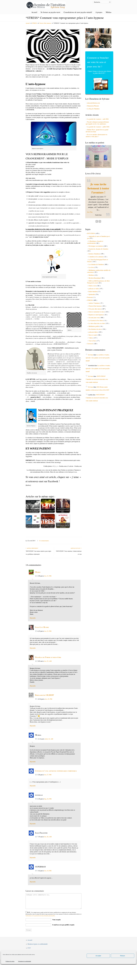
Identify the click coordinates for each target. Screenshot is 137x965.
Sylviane (90, 363)
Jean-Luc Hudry (42, 627)
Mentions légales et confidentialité (38, 944)
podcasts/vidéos (95, 340)
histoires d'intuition (96, 262)
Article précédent (32, 548)
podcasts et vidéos (96, 297)
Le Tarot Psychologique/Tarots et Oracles (97, 269)
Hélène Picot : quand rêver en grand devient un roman (97, 131)
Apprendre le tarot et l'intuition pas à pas (98, 245)
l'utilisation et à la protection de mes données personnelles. (40, 916)
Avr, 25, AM (48, 661)
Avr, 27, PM (47, 775)
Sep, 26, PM (47, 799)
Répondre (33, 618)
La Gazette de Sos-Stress (98, 329)
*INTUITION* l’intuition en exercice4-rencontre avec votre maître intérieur (97, 387)
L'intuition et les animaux (98, 265)
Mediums (93, 283)
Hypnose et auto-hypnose (98, 323)
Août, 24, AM (49, 739)
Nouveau (91, 305)
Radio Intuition (94, 300)
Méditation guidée (96, 334)
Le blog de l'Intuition (93, 109)
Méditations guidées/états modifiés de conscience (98, 279)
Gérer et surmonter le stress (99, 320)
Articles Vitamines (96, 311)
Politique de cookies (10, 961)
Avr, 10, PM (47, 871)
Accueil (28, 23)
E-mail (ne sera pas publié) (63, 925)
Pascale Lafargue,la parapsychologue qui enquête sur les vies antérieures (97, 123)
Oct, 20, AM (48, 837)
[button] (98, 220)
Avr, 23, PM (47, 576)
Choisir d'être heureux (45, 23)
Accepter (98, 956)
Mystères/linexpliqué (96, 286)
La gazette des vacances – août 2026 (98, 119)
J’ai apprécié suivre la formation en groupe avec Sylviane (98, 192)
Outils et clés (95, 294)
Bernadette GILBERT (44, 695)
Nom (56, 919)
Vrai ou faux (94, 349)
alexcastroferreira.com (93, 103)
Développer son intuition (98, 254)
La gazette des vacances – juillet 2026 (98, 127)
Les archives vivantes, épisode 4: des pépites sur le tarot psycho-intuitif (98, 366)
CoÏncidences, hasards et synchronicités (95, 250)
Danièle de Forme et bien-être (48, 657)
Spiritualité (94, 303)
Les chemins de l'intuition (46, 4)
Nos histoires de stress (97, 337)
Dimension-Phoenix (93, 106)
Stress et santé (95, 343)
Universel (92, 352)
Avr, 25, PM (48, 699)
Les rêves (93, 275)
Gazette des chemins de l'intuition (97, 258)
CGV (29, 948)
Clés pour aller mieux (97, 317)
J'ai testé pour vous (96, 326)
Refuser (122, 956)
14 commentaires (44, 541)
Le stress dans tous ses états (99, 332)
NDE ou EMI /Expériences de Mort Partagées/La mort (98, 290)
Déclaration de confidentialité (24, 961)
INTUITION (93, 242)
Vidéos (93, 346)
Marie (37, 572)
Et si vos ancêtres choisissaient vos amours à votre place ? (96, 135)
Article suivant (76, 548)
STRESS (34, 23)
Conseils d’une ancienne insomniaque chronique (56, 770)
